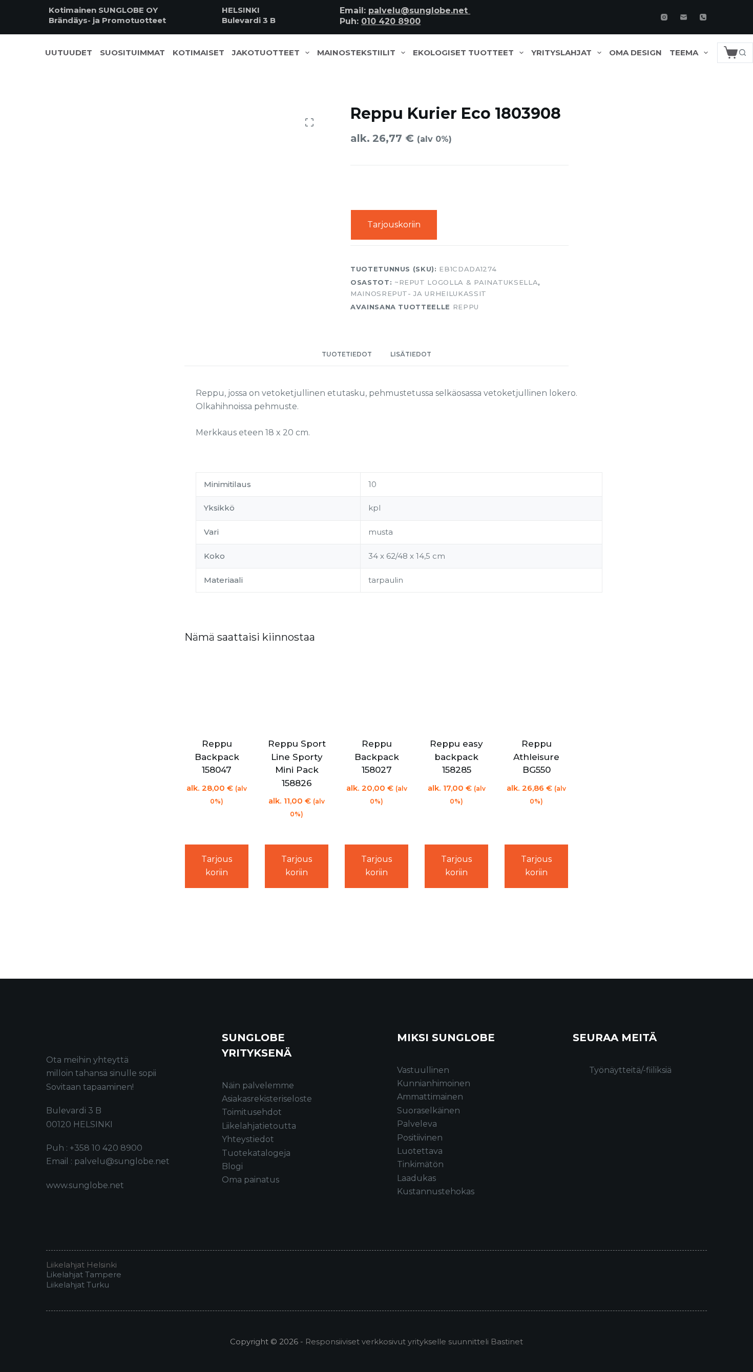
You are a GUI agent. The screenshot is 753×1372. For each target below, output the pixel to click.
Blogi (232, 1166)
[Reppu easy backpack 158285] (456, 692)
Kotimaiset (198, 52)
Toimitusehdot (252, 1112)
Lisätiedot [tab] (410, 354)
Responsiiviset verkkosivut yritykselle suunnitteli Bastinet (414, 1341)
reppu (466, 307)
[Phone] (703, 17)
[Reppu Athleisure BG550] (536, 692)
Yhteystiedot (248, 1139)
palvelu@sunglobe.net (419, 10)
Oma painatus (250, 1180)
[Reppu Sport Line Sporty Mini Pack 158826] (296, 692)
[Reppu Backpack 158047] (216, 692)
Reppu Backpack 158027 (376, 756)
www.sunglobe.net (85, 1185)
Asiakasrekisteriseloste (267, 1099)
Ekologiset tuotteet (463, 52)
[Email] (683, 17)
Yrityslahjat (561, 52)
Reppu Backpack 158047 (217, 756)
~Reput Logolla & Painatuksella (466, 282)
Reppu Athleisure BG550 (536, 756)
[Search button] (742, 52)
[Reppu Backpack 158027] (376, 692)
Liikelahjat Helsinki (81, 1265)
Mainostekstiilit (356, 52)
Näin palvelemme (258, 1085)
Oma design (635, 52)
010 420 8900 (391, 21)
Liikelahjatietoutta (259, 1126)
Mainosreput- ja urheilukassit (418, 293)
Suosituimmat (132, 52)
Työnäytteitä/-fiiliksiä (630, 1070)
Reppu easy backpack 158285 (456, 756)
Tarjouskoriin (394, 224)
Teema (684, 52)
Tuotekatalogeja (256, 1153)
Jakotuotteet (266, 52)
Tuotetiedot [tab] (347, 354)
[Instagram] (664, 17)
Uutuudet (68, 52)
